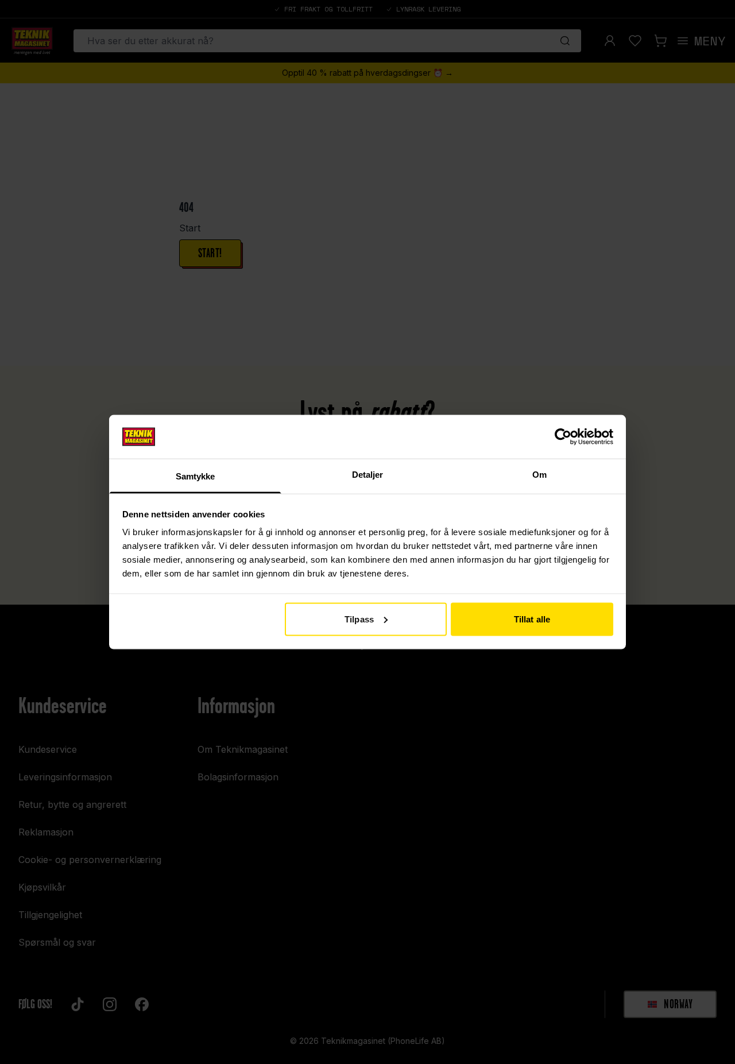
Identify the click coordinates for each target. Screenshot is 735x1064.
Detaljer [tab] (368, 474)
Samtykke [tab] (195, 476)
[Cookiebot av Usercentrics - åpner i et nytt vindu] (563, 436)
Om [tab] (539, 474)
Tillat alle (532, 619)
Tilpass (359, 619)
